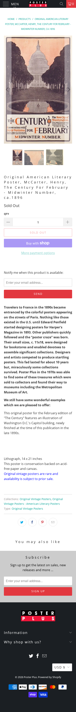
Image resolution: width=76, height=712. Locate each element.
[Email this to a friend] (53, 522)
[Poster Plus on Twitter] (31, 656)
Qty (6, 214)
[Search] (61, 4)
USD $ (59, 667)
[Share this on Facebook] (32, 522)
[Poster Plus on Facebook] (38, 656)
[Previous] (7, 90)
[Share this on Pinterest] (42, 522)
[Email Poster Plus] (45, 656)
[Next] (68, 90)
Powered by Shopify (49, 677)
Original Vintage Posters (35, 499)
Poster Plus (30, 677)
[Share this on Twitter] (22, 522)
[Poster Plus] (38, 4)
